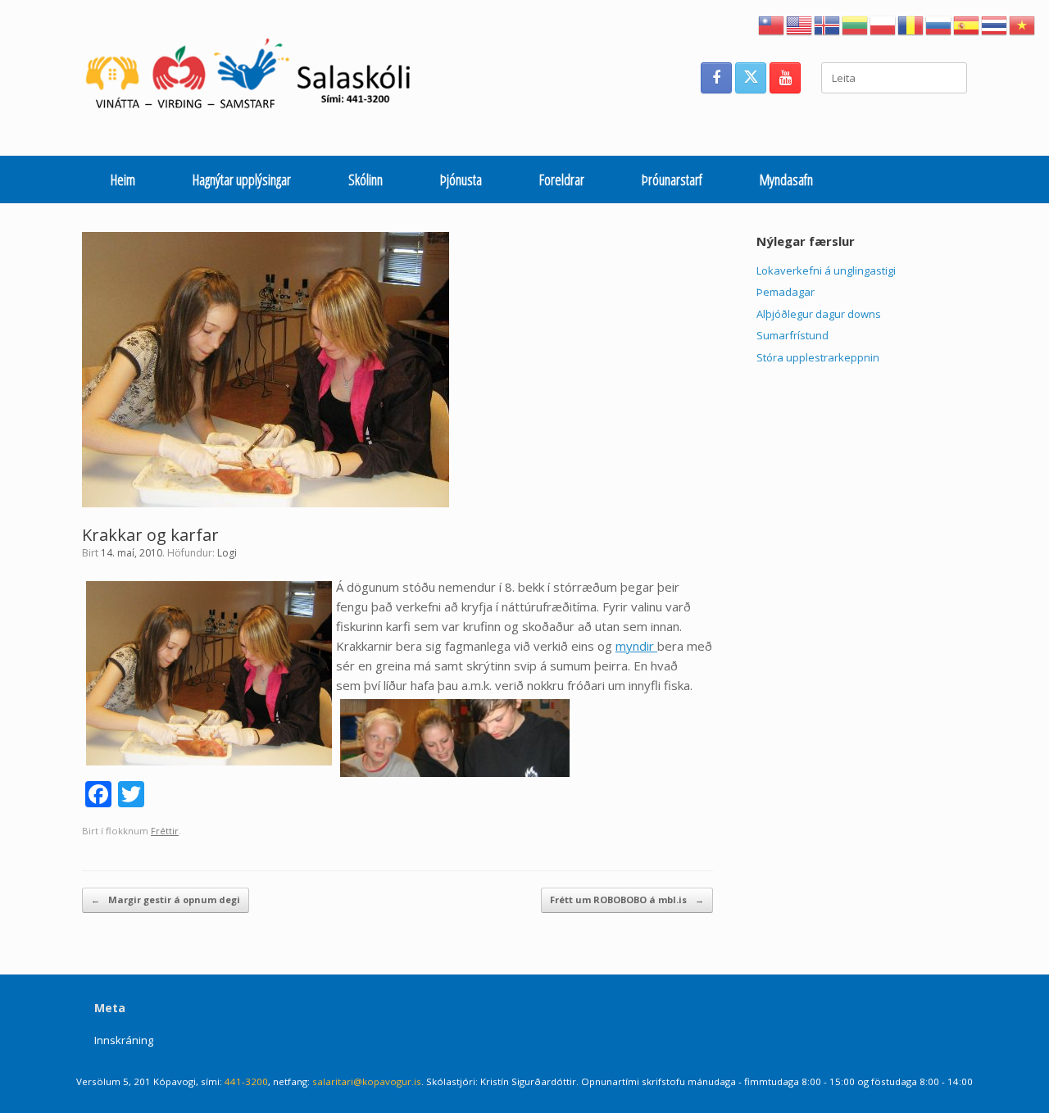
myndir (636, 646)
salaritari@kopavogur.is (366, 1081)
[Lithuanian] (856, 23)
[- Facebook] (716, 77)
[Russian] (939, 23)
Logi (227, 553)
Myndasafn (786, 179)
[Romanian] (911, 23)
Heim (123, 179)
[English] (800, 23)
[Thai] (995, 23)
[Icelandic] (828, 23)
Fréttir (165, 831)
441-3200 (246, 1081)
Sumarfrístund (792, 335)
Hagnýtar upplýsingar (242, 179)
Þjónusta (461, 179)
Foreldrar (561, 179)
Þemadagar (785, 291)
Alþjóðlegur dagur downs (818, 314)
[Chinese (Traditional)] (772, 23)
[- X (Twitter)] (750, 77)
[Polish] (883, 23)
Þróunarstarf (672, 179)
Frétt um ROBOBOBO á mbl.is (627, 899)
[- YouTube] (785, 77)
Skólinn (365, 179)
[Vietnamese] (1023, 23)
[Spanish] (967, 23)
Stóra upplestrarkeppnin (817, 357)
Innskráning (123, 1040)
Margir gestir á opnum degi (165, 899)
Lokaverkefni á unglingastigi (826, 270)
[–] (257, 78)
